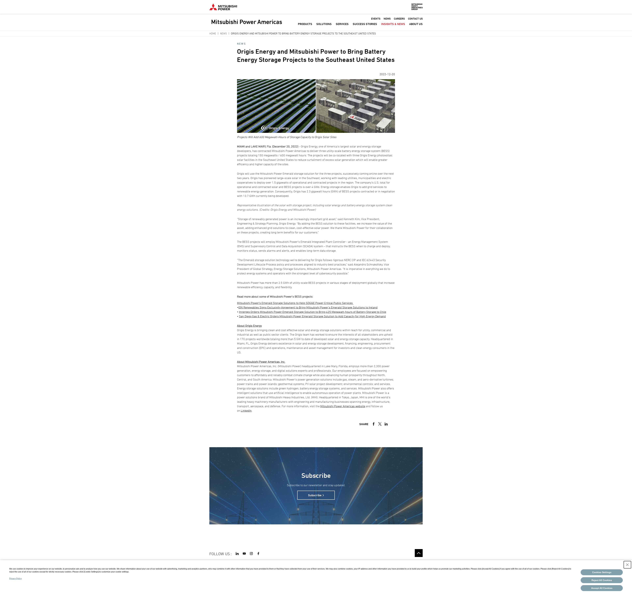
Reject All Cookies (602, 580)
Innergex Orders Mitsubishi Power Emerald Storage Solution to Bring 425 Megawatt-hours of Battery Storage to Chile (312, 312)
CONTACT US (415, 18)
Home (212, 33)
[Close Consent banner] (627, 564)
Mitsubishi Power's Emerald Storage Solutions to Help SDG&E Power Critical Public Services (295, 303)
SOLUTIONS (324, 24)
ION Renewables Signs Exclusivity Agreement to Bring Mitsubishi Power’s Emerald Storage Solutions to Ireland (308, 307)
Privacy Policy (15, 578)
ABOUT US (416, 24)
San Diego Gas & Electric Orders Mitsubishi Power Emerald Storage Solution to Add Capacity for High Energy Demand (312, 316)
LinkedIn (246, 410)
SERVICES (342, 24)
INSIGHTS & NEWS (393, 24)
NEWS (387, 18)
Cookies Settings (601, 572)
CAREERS (399, 18)
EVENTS (375, 18)
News (223, 33)
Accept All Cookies (601, 588)
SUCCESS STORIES (365, 24)
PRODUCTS (305, 24)
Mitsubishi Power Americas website (342, 406)
